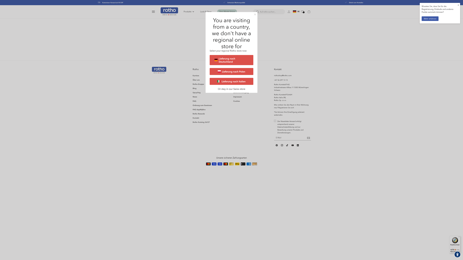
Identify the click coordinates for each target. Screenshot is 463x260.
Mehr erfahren (430, 18)
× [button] (458, 4)
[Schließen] (255, 14)
